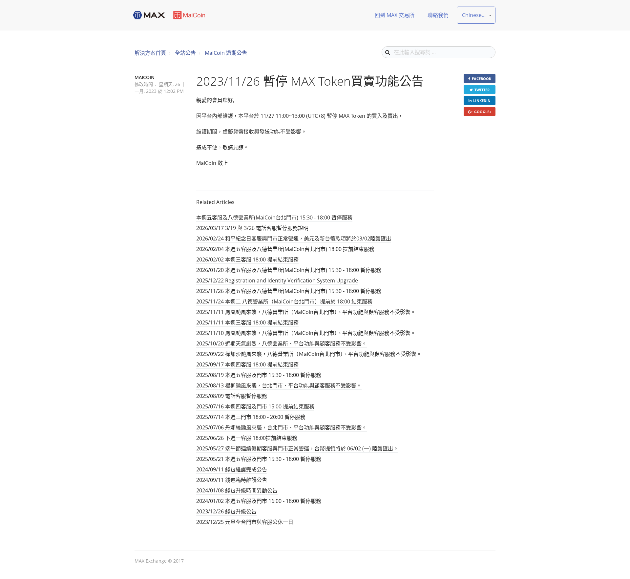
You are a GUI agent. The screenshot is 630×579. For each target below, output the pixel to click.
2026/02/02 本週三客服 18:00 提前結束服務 (247, 259)
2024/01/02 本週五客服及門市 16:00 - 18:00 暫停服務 (258, 501)
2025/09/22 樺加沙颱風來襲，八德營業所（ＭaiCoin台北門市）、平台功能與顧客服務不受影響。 (309, 354)
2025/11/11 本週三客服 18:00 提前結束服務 (247, 322)
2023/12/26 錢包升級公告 (226, 511)
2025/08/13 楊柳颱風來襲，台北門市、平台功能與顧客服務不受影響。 (279, 385)
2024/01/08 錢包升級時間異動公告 (237, 490)
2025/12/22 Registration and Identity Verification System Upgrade (277, 280)
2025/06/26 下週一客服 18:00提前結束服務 (246, 438)
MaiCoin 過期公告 (226, 52)
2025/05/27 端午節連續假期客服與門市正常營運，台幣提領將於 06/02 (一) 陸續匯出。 (297, 448)
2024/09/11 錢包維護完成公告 (231, 469)
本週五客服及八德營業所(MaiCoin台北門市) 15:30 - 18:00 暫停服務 (274, 217)
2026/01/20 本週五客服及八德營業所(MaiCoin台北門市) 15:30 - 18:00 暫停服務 (288, 270)
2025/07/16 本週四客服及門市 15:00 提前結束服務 (255, 406)
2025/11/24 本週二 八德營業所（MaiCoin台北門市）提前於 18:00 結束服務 (284, 301)
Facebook (481, 78)
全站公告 (185, 52)
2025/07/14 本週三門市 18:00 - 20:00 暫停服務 (250, 417)
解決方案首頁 (150, 52)
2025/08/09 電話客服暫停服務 (231, 396)
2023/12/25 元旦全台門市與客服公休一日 (244, 522)
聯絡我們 (438, 15)
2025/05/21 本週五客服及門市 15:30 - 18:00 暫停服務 (258, 459)
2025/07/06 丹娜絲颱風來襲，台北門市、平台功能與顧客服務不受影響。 (281, 427)
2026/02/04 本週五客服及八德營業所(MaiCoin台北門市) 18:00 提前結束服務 (285, 249)
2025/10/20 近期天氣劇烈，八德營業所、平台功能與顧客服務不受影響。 (281, 343)
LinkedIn (482, 100)
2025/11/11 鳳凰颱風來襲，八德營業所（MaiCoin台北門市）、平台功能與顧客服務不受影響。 (306, 312)
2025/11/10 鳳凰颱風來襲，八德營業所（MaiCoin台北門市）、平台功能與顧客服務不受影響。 (306, 333)
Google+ (482, 111)
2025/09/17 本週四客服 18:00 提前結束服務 (247, 364)
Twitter (482, 89)
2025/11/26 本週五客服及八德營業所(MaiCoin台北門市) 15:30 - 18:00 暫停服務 (288, 291)
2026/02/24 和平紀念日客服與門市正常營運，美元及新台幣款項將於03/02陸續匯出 (293, 238)
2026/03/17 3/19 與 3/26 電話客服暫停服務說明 (252, 228)
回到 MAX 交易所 (394, 15)
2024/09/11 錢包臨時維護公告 (231, 480)
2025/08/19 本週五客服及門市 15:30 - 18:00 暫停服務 (258, 375)
